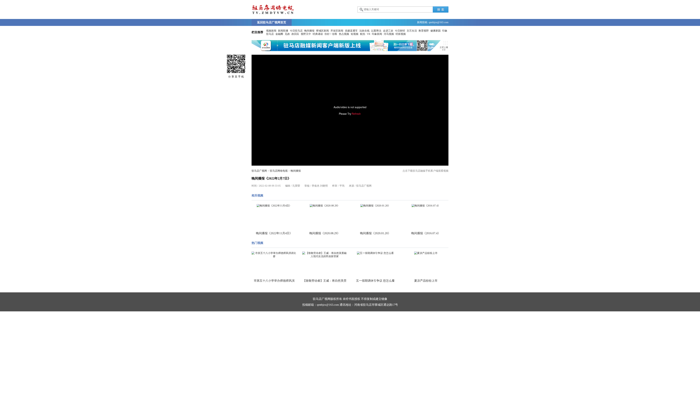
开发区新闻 (336, 30)
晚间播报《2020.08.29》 (324, 233)
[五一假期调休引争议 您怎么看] (375, 253)
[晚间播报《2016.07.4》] (426, 205)
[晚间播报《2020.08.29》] (324, 205)
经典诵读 (318, 34)
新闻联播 (283, 30)
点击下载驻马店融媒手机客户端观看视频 (425, 170)
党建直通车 (351, 30)
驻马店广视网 (259, 170)
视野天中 (306, 34)
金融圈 (279, 34)
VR (368, 34)
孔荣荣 (296, 185)
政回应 (295, 34)
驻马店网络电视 (279, 170)
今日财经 (400, 30)
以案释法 (376, 30)
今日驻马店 (296, 30)
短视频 (354, 34)
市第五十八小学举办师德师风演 (274, 280)
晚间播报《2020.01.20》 (375, 233)
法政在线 (364, 30)
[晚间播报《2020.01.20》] (375, 205)
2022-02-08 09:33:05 (270, 185)
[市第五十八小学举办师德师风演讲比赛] (274, 255)
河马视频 (389, 34)
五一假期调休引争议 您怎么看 (375, 280)
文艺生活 (412, 30)
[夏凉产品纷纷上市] (426, 253)
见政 (287, 34)
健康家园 (435, 30)
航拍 (362, 34)
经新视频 (401, 34)
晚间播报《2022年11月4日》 (274, 233)
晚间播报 (309, 30)
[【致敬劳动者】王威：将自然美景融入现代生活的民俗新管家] (324, 255)
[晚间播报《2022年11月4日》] (274, 205)
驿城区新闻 (322, 30)
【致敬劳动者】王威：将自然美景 (325, 280)
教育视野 (424, 30)
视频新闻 (271, 30)
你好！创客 (330, 34)
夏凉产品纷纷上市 (426, 280)
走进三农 (388, 30)
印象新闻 (377, 34)
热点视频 (344, 34)
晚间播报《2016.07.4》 (425, 233)
